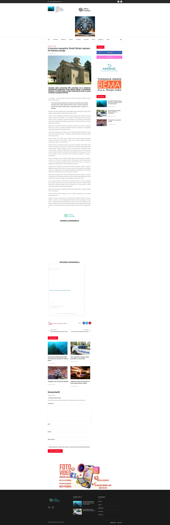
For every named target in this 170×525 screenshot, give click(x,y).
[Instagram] (121, 2)
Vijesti (71, 39)
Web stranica (51, 439)
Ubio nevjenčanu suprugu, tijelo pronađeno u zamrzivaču (80, 358)
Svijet (93, 39)
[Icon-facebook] (118, 2)
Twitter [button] (59, 397)
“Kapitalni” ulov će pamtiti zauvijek (58, 381)
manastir (60, 323)
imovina (51, 323)
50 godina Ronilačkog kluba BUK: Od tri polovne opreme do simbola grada (59, 9)
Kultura (86, 39)
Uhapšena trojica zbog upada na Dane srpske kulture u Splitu (80, 382)
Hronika (78, 39)
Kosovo (55, 323)
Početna (55, 39)
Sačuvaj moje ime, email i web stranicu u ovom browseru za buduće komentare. (69, 447)
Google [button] (55, 397)
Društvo (63, 39)
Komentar (51, 403)
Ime (49, 424)
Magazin (100, 39)
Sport (108, 39)
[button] (121, 39)
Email (49, 432)
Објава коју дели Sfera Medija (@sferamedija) (66, 313)
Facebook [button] (51, 397)
